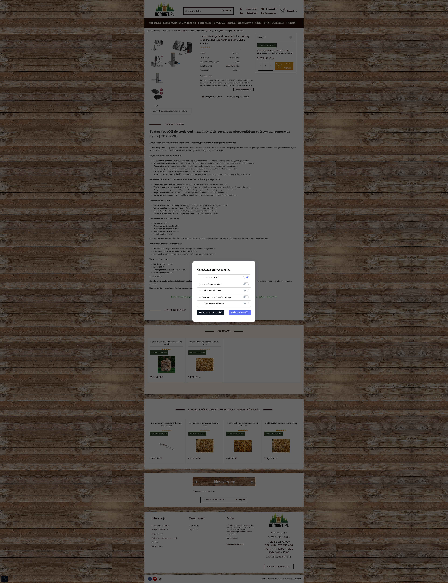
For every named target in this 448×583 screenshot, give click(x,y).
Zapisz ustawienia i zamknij (210, 312)
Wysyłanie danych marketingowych (217, 297)
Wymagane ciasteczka (211, 277)
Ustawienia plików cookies (213, 270)
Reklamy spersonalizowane (213, 304)
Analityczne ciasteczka (211, 290)
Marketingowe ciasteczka (212, 284)
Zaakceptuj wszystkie (240, 312)
